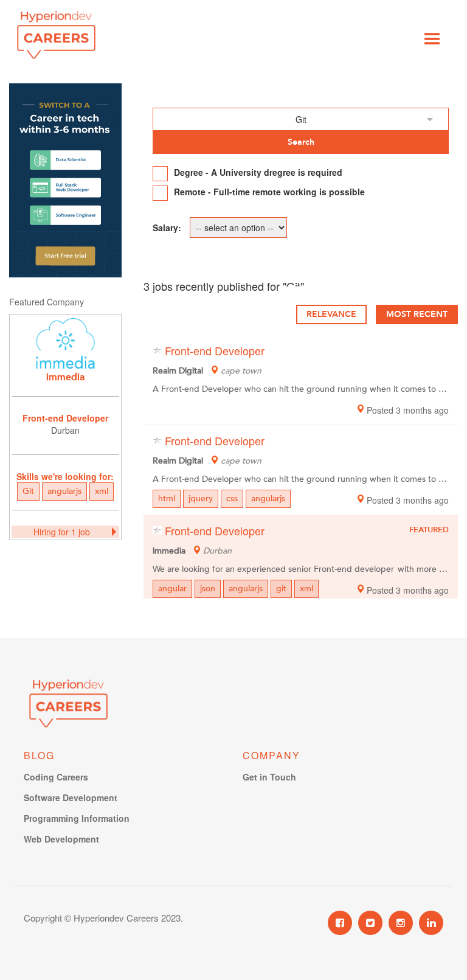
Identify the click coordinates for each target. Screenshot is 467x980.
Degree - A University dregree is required (258, 172)
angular (172, 588)
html (166, 498)
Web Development (61, 839)
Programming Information (77, 818)
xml (101, 491)
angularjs (64, 491)
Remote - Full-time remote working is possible (269, 192)
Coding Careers (56, 777)
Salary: (167, 227)
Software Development (70, 797)
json (207, 588)
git (281, 588)
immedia (65, 377)
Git (28, 491)
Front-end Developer (65, 418)
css (232, 498)
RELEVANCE (331, 314)
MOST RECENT (417, 314)
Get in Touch (269, 777)
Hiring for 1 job (61, 532)
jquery (201, 498)
